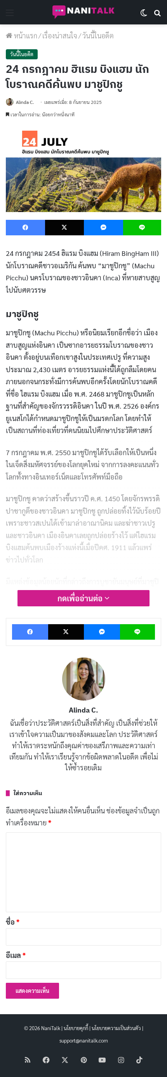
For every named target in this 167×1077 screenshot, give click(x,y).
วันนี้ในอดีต (98, 35)
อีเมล (16, 955)
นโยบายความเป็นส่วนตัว (116, 1028)
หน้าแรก (24, 35)
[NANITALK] (83, 12)
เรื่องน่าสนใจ (59, 35)
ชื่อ (12, 921)
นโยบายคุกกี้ (76, 1028)
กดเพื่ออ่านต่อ (80, 598)
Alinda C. (25, 102)
